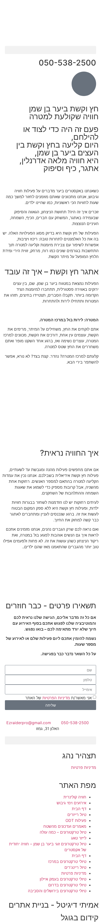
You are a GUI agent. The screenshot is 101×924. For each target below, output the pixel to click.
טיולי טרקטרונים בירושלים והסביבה (57, 890)
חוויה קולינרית (74, 797)
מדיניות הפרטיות (56, 697)
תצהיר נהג (79, 755)
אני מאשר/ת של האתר (58, 697)
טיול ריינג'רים (75, 867)
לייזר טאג (78, 838)
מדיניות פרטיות (83, 767)
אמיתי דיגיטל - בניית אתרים (54, 905)
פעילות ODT (75, 820)
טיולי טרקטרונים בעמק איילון (63, 879)
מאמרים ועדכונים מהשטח (64, 826)
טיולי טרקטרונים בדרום (67, 884)
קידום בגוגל (80, 917)
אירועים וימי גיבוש (71, 802)
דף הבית (79, 808)
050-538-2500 (67, 62)
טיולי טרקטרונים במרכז (67, 861)
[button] (50, 50)
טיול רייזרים (76, 814)
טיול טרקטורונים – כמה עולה (63, 832)
